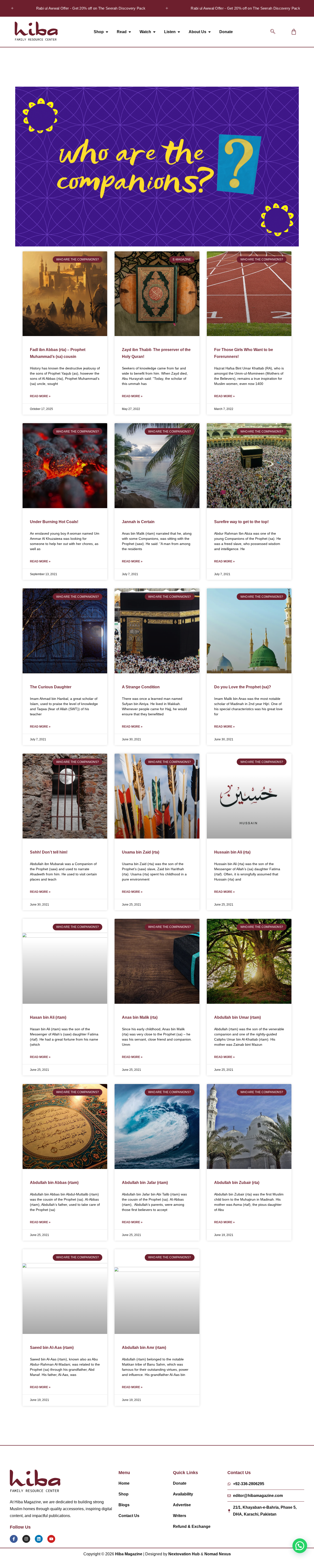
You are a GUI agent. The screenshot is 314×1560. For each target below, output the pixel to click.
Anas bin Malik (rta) (139, 1017)
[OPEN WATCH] (154, 32)
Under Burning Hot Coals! (54, 522)
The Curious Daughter (50, 687)
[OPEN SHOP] (107, 32)
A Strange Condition (141, 687)
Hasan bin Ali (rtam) (48, 1017)
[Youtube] (51, 1539)
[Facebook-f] (14, 1539)
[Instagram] (26, 1539)
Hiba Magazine (128, 1554)
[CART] (294, 31)
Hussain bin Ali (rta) (232, 852)
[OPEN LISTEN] (179, 32)
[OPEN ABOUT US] (209, 32)
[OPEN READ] (130, 32)
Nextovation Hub (184, 1554)
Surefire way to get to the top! (241, 522)
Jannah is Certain (138, 522)
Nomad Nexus (217, 1554)
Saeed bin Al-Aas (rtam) (52, 1347)
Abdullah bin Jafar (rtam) (145, 1182)
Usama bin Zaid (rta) (140, 852)
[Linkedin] (39, 1539)
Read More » (40, 396)
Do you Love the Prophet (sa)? (242, 687)
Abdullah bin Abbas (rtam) (54, 1182)
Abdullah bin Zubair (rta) (236, 1182)
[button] (273, 32)
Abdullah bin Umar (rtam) (237, 1017)
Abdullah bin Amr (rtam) (144, 1347)
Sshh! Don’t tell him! (48, 852)
